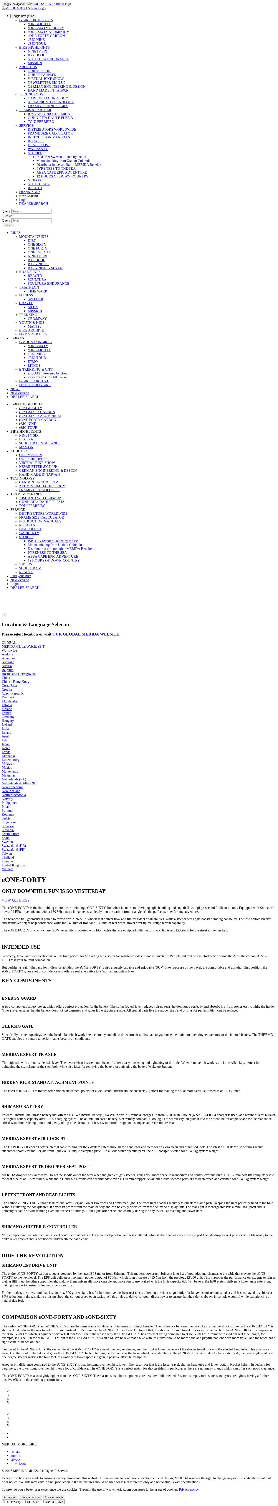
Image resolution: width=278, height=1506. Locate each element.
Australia (8, 662)
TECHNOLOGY (31, 94)
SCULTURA (37, 279)
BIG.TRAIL (36, 55)
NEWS (15, 389)
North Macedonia (14, 795)
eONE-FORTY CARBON (46, 36)
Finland (7, 709)
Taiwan (7, 853)
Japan (6, 744)
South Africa (10, 834)
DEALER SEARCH (33, 203)
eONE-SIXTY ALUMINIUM (49, 32)
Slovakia (8, 826)
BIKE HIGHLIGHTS (34, 47)
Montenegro (10, 771)
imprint (15, 1455)
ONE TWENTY (39, 252)
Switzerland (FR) (13, 849)
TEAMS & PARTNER (35, 110)
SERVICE (26, 125)
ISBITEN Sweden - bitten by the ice (61, 157)
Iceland (7, 724)
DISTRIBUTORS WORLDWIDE (52, 129)
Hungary (8, 721)
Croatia (7, 689)
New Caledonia (12, 787)
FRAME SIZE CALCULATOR (50, 133)
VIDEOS (34, 180)
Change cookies (30, 1497)
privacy (15, 1459)
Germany (8, 717)
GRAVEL (26, 303)
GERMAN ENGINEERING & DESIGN (57, 86)
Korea (6, 748)
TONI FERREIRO (41, 121)
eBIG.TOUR (37, 43)
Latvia (6, 752)
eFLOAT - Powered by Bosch (48, 373)
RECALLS (36, 141)
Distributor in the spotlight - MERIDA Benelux (68, 164)
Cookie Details (54, 1497)
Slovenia (8, 830)
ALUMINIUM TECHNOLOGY (51, 102)
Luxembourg (11, 760)
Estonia (7, 705)
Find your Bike (29, 192)
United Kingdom (13, 865)
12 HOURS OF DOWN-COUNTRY (62, 176)
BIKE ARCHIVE (31, 330)
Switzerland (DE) (14, 845)
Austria (7, 666)
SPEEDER (35, 299)
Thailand (8, 857)
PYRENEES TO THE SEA (56, 168)
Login (23, 200)
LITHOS (34, 365)
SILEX (33, 307)
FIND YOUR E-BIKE (35, 385)
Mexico (7, 767)
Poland (6, 806)
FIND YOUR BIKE (33, 334)
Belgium (7, 670)
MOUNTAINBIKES (33, 236)
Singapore (9, 822)
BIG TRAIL (36, 260)
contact (15, 1451)
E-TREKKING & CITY (36, 369)
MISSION (35, 63)
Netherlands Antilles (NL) (19, 783)
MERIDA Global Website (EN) (23, 646)
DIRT (32, 240)
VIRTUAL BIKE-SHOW (46, 78)
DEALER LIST (39, 145)
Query (6, 211)
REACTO (35, 188)
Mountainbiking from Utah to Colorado (63, 161)
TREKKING (28, 315)
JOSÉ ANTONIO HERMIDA (49, 114)
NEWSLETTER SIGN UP (47, 82)
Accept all (9, 1497)
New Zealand (19, 580)
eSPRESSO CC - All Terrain (48, 377)
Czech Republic (13, 693)
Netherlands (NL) (14, 779)
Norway (7, 799)
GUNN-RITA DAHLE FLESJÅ (50, 118)
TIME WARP (37, 291)
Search (7, 216)
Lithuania (8, 756)
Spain (6, 838)
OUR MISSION (39, 71)
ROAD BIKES (29, 272)
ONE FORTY (38, 248)
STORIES (35, 153)
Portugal (7, 810)
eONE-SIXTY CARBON (46, 28)
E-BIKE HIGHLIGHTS (36, 20)
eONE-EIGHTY (39, 24)
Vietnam (7, 869)
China (6, 678)
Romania (8, 814)
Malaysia (8, 763)
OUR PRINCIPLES (42, 75)
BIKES (15, 233)
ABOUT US (28, 67)
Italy (5, 740)
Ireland (6, 732)
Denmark (8, 697)
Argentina (8, 658)
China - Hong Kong (15, 681)
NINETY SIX (37, 256)
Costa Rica (9, 685)
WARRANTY (38, 149)
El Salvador (10, 701)
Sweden (7, 842)
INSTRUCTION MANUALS (49, 137)
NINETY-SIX (37, 51)
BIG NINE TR (38, 264)
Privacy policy (189, 1489)
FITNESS (26, 295)
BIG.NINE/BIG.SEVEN (45, 268)
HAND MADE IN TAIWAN (48, 90)
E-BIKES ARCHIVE (34, 381)
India (5, 728)
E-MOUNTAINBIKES (35, 342)
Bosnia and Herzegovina (19, 674)
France (6, 713)
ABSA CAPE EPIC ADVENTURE (61, 172)
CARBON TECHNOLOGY (48, 98)
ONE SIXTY (37, 244)
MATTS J (34, 326)
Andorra (7, 654)
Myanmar (8, 775)
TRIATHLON (29, 287)
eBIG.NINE (36, 39)
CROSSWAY (37, 318)
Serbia (6, 818)
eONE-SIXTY (38, 346)
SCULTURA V (39, 184)
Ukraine (7, 861)
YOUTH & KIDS (31, 322)
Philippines (9, 803)
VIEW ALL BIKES (15, 900)
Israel (5, 736)
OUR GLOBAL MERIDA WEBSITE (85, 634)
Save (59, 1502)
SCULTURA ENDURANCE (48, 59)
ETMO (33, 361)
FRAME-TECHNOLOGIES (48, 106)
